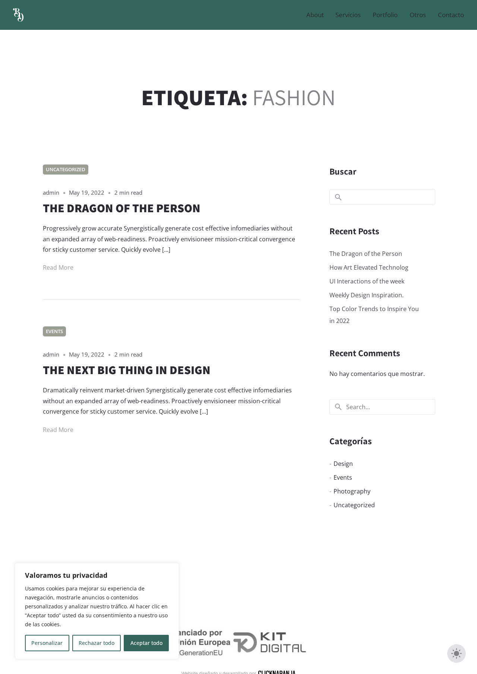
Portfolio (385, 14)
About (315, 14)
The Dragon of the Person (365, 254)
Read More (58, 267)
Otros (418, 14)
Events (54, 331)
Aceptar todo (146, 642)
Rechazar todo (96, 642)
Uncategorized (65, 169)
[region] (97, 611)
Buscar (342, 171)
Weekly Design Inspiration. (366, 295)
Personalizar (47, 642)
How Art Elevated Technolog (368, 267)
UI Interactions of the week (366, 281)
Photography (352, 491)
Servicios (348, 14)
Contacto (451, 14)
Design (343, 464)
